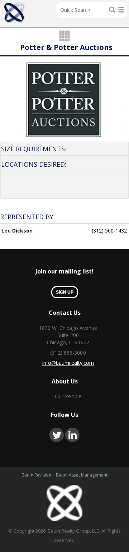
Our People (68, 396)
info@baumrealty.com (68, 362)
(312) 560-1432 (109, 230)
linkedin (72, 435)
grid (64, 36)
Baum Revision (36, 475)
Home (14, 12)
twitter (56, 435)
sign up (64, 292)
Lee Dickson (17, 230)
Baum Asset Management (82, 475)
